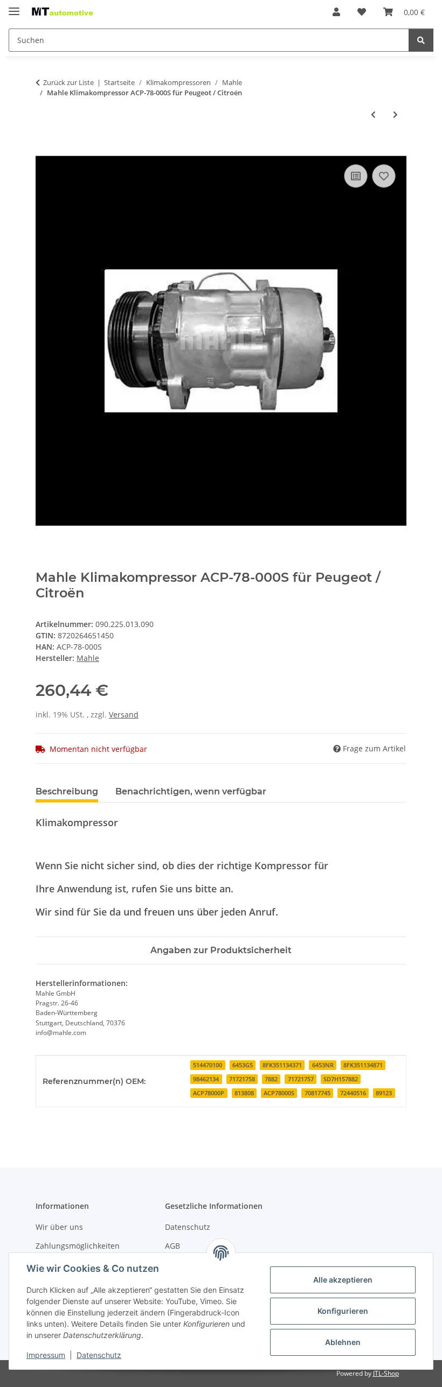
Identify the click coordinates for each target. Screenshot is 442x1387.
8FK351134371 (282, 1065)
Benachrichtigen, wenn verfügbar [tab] (190, 791)
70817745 (317, 1093)
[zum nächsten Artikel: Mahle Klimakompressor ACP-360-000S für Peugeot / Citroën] (395, 114)
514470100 (207, 1065)
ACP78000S (279, 1093)
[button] (336, 12)
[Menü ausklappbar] (14, 6)
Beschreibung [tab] (67, 791)
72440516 (353, 1093)
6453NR (323, 1065)
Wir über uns (59, 1227)
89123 (384, 1093)
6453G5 (242, 1065)
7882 (271, 1079)
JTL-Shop (386, 1373)
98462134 (206, 1079)
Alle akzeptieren (342, 1279)
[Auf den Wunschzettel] (384, 176)
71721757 (301, 1079)
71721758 (242, 1079)
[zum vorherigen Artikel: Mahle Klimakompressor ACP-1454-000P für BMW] (373, 114)
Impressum (45, 1355)
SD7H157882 (340, 1079)
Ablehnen (343, 1342)
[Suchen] (421, 40)
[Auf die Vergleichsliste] (356, 176)
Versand (124, 714)
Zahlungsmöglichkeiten (78, 1246)
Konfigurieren (342, 1310)
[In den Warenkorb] (44, 150)
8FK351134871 (363, 1065)
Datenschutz (99, 1355)
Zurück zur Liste (68, 82)
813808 (244, 1093)
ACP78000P (208, 1093)
